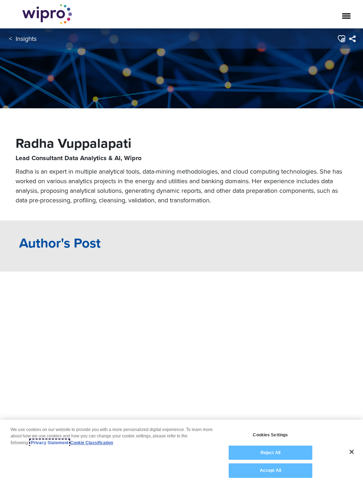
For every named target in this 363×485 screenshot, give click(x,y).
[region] (181, 452)
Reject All (270, 452)
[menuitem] (352, 38)
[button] (341, 38)
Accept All (270, 470)
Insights (26, 38)
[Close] (351, 452)
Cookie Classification (91, 442)
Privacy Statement (49, 442)
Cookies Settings (270, 434)
